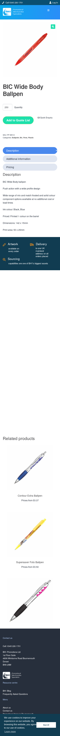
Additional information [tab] (18, 159)
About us (7, 707)
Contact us (7, 710)
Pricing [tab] (10, 167)
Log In (55, 2)
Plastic (31, 137)
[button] (48, 10)
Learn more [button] (10, 731)
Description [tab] (12, 150)
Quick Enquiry (46, 117)
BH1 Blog (7, 690)
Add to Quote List (18, 120)
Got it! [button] (46, 725)
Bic (21, 137)
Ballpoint (15, 137)
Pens (25, 137)
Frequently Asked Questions (15, 694)
